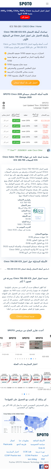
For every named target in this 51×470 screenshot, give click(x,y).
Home (38, 26)
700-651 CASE (45, 126)
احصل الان (25, 17)
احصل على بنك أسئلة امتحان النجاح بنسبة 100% (25, 83)
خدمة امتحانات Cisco (25, 316)
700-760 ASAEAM (45, 142)
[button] (25, 269)
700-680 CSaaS (45, 131)
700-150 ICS (45, 120)
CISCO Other (28, 26)
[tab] (25, 269)
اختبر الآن (6, 120)
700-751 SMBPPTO (45, 137)
